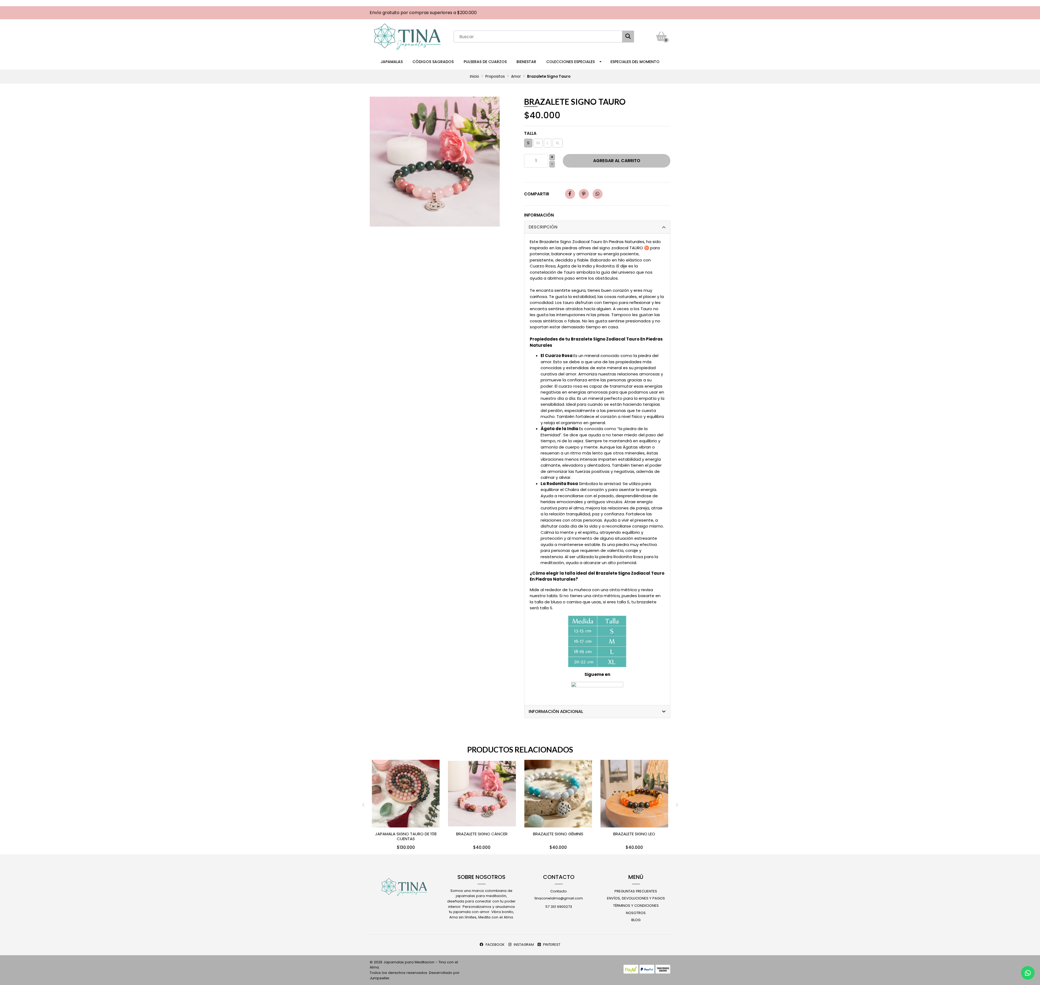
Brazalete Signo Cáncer (482, 834)
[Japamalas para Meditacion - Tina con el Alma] (407, 36)
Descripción (543, 227)
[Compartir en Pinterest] (584, 194)
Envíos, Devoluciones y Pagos (636, 898)
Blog (636, 919)
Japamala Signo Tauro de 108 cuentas (406, 836)
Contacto (558, 891)
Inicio (474, 76)
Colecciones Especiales (570, 61)
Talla (530, 133)
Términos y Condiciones (636, 905)
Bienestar (526, 61)
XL (557, 143)
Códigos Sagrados (433, 61)
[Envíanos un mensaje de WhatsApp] (1028, 973)
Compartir (536, 194)
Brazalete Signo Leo (634, 834)
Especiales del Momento (634, 61)
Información (539, 215)
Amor (516, 76)
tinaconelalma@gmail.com (559, 898)
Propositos (495, 76)
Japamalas (392, 61)
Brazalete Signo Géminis (558, 834)
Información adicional (556, 711)
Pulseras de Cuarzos (485, 61)
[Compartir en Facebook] (570, 194)
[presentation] (363, 805)
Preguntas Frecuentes (636, 891)
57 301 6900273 (558, 906)
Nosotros (636, 912)
